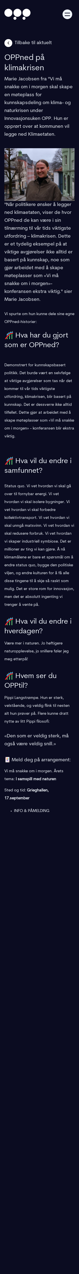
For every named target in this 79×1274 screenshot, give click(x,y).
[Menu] (67, 14)
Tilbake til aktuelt (33, 42)
